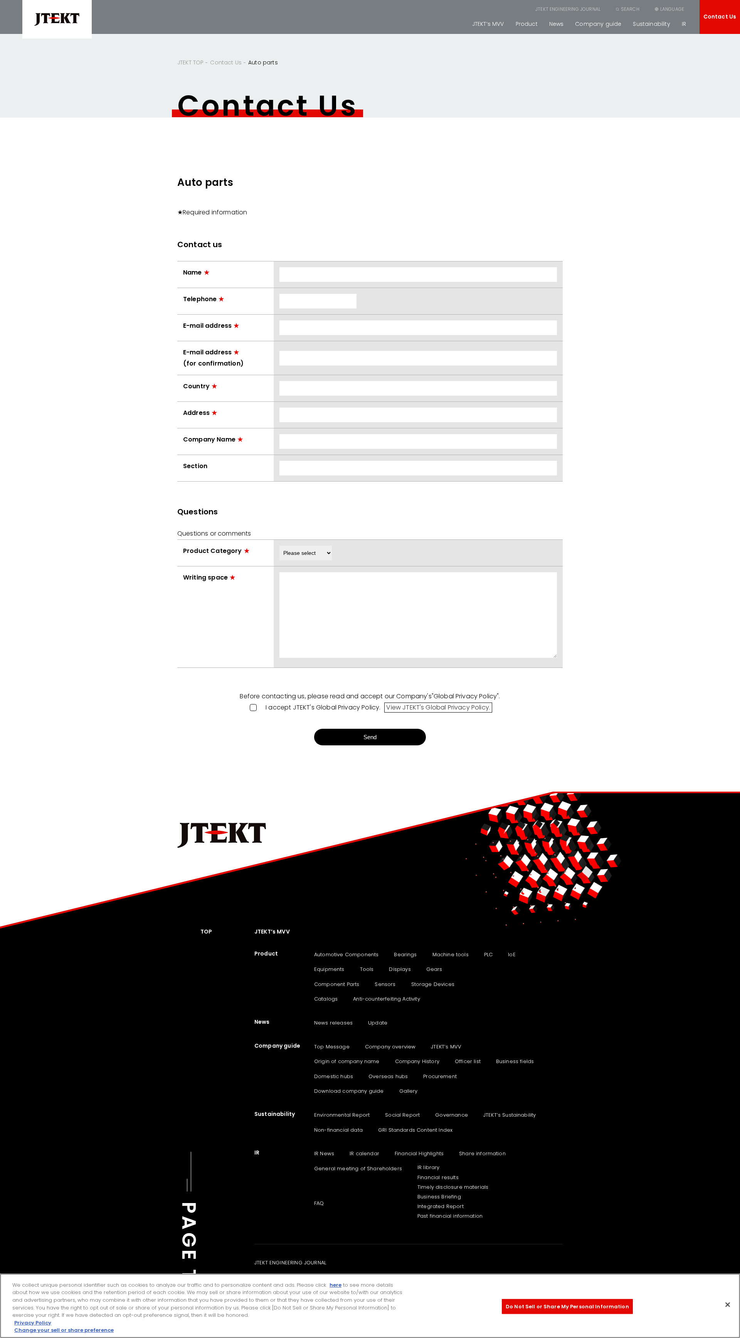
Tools (367, 969)
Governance (451, 1115)
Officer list (468, 1061)
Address (196, 412)
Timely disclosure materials (452, 1187)
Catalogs (326, 999)
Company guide (598, 24)
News (556, 24)
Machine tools (450, 954)
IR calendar (364, 1153)
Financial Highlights (419, 1153)
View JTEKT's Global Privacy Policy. (438, 707)
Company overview (390, 1046)
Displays (399, 969)
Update (377, 1022)
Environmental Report (342, 1115)
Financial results (438, 1177)
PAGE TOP (188, 1258)
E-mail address (207, 325)
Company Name (209, 439)
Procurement (440, 1076)
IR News (324, 1153)
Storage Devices (432, 984)
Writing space (205, 577)
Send (370, 737)
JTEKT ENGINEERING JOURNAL (567, 9)
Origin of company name (347, 1061)
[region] (370, 1306)
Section (195, 466)
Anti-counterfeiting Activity (386, 999)
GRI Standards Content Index (415, 1130)
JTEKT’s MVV (488, 24)
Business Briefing (439, 1196)
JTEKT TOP (190, 62)
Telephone (200, 299)
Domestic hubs (333, 1076)
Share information (482, 1153)
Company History (417, 1061)
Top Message (332, 1046)
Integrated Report (440, 1206)
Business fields (515, 1061)
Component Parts (336, 984)
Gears (434, 969)
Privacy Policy (32, 1322)
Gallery (408, 1091)
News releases (333, 1022)
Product (527, 24)
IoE (511, 954)
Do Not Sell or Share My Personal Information (567, 1306)
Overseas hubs (388, 1076)
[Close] (727, 1304)
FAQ (319, 1203)
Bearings (405, 954)
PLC (488, 954)
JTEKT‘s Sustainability (509, 1115)
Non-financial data (338, 1130)
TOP (206, 931)
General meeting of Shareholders (358, 1168)
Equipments (329, 969)
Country (196, 386)
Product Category (212, 550)
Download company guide (349, 1091)
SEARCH (630, 9)
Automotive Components (346, 954)
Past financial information (450, 1216)
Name (192, 272)
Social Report (402, 1115)
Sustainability (651, 24)
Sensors (385, 984)
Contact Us (720, 16)
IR (684, 24)
